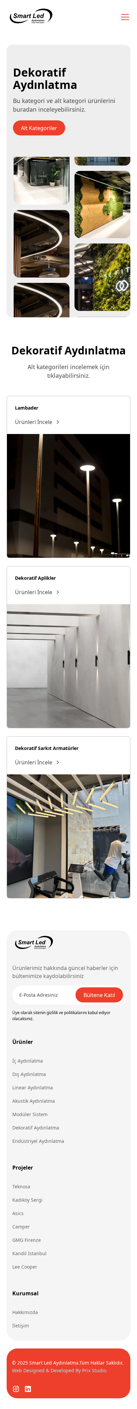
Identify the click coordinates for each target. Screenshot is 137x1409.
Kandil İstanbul (29, 1253)
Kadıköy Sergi (27, 1200)
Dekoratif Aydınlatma (35, 1127)
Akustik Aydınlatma (33, 1101)
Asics (18, 1213)
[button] (123, 17)
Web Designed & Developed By (59, 1370)
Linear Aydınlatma (32, 1087)
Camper (21, 1226)
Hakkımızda (25, 1312)
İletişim (20, 1325)
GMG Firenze (26, 1240)
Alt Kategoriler (39, 128)
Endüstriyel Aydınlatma (38, 1141)
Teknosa (21, 1186)
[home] (31, 17)
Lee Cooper (24, 1267)
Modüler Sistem (30, 1114)
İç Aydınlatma (27, 1061)
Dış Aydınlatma (29, 1074)
